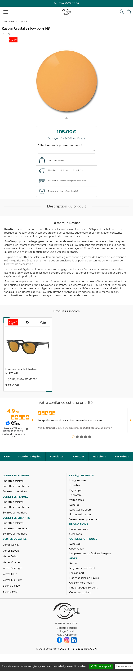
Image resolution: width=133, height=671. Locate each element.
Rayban (23, 21)
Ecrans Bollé (10, 591)
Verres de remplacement (84, 519)
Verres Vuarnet (12, 562)
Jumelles (74, 485)
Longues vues (77, 480)
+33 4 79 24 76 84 (68, 3)
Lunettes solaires (13, 480)
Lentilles (74, 504)
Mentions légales (29, 456)
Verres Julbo (10, 556)
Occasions (75, 534)
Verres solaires (8, 21)
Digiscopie (75, 490)
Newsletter (57, 456)
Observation (76, 548)
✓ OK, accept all (101, 666)
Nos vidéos (121, 456)
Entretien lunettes (80, 514)
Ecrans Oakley (11, 585)
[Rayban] (13, 322)
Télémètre (75, 495)
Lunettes (74, 543)
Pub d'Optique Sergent (83, 587)
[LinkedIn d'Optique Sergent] (74, 640)
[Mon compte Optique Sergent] (121, 12)
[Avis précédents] (32, 420)
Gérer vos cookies (80, 592)
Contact (78, 456)
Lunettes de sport (80, 509)
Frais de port (76, 573)
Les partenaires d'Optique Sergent (90, 553)
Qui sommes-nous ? (81, 582)
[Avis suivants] (130, 420)
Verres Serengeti (13, 568)
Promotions (78, 524)
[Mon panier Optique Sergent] (128, 12)
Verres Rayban (11, 550)
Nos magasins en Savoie (84, 577)
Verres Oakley (11, 544)
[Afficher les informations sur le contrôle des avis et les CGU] (26, 428)
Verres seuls (76, 499)
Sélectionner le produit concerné (60, 145)
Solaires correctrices (15, 491)
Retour (73, 563)
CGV (7, 456)
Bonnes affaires (78, 529)
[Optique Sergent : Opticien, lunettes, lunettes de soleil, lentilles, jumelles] (66, 12)
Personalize (123, 666)
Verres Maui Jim (12, 580)
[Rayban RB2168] (27, 354)
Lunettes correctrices (16, 486)
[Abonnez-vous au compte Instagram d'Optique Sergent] (66, 640)
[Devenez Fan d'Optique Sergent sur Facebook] (59, 640)
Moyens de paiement (82, 568)
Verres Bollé (10, 574)
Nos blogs (99, 456)
